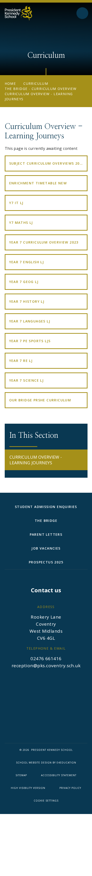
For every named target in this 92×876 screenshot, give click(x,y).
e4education (66, 762)
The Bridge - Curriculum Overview (41, 88)
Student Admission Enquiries (46, 506)
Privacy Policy (70, 788)
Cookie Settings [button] (46, 800)
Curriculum (35, 83)
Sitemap (21, 775)
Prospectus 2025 (46, 562)
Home (10, 83)
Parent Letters (46, 534)
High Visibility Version (28, 788)
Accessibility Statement (58, 775)
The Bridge (46, 520)
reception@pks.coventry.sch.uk (46, 666)
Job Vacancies (45, 548)
